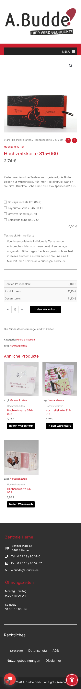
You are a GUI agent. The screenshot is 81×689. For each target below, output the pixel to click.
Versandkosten (18, 345)
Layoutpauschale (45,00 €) (25, 208)
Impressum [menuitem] (15, 650)
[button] (70, 65)
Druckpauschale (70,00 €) (24, 202)
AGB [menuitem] (55, 650)
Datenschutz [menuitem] (37, 650)
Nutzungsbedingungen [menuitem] (23, 661)
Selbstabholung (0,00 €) (23, 219)
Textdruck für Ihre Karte (19, 235)
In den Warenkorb (45, 309)
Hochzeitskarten (21, 139)
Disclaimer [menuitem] (53, 661)
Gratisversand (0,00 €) (22, 213)
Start (7, 139)
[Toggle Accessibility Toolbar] (72, 680)
